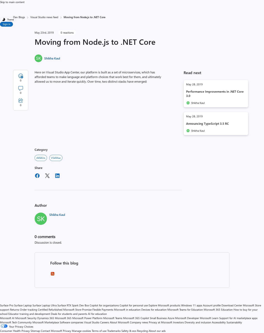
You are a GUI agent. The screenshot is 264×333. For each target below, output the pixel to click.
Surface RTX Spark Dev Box (73, 305)
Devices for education (154, 309)
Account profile (212, 305)
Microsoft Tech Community (16, 322)
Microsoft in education (127, 309)
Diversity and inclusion (198, 322)
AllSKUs (40, 158)
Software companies (71, 322)
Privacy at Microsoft (160, 322)
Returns (14, 309)
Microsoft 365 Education (218, 309)
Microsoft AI (7, 318)
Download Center (231, 305)
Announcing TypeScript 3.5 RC (207, 123)
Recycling (142, 331)
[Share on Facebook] (37, 176)
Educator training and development (29, 314)
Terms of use (99, 331)
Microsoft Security (26, 318)
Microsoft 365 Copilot (136, 318)
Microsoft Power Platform (87, 318)
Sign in (6, 24)
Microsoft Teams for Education (185, 309)
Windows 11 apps (191, 305)
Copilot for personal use (134, 305)
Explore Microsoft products (164, 305)
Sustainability (234, 322)
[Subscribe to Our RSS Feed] (52, 275)
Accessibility (219, 322)
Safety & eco (128, 331)
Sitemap (35, 331)
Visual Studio (91, 322)
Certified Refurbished (50, 309)
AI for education (97, 314)
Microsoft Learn (209, 318)
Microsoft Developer (187, 318)
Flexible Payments (102, 309)
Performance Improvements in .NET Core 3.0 (215, 93)
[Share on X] (47, 176)
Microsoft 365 (63, 318)
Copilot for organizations (104, 305)
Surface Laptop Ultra (44, 305)
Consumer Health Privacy (15, 331)
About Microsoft (119, 322)
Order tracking (28, 309)
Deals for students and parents (69, 314)
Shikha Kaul (52, 58)
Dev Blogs (19, 17)
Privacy (67, 331)
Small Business (158, 318)
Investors (178, 322)
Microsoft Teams (112, 318)
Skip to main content (12, 2)
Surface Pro (6, 305)
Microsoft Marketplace (45, 322)
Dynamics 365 (45, 318)
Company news (139, 322)
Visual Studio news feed (44, 17)
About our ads (157, 331)
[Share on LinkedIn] (57, 176)
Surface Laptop (23, 305)
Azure (171, 318)
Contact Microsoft (51, 331)
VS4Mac (56, 158)
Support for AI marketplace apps (238, 318)
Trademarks (114, 331)
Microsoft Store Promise (77, 309)
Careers (104, 322)
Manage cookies (81, 331)
